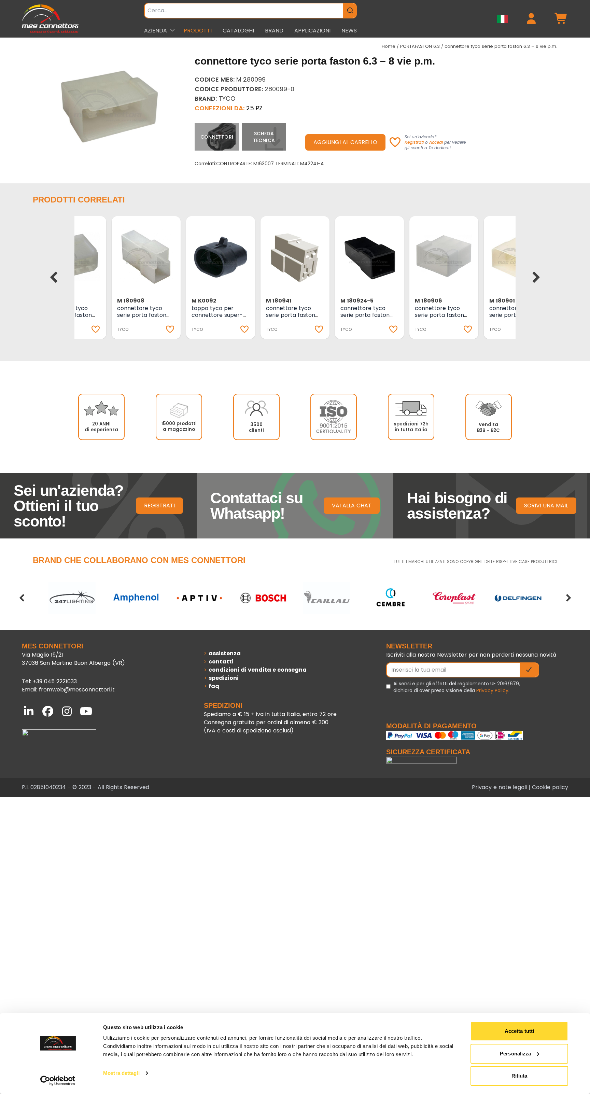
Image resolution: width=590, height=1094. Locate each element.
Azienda (155, 30)
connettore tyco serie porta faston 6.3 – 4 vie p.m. (513, 315)
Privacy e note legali (499, 787)
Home (388, 46)
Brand (274, 30)
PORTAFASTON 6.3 (420, 46)
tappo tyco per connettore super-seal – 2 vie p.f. (217, 315)
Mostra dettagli (121, 1073)
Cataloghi (238, 30)
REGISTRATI (159, 505)
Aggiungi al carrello (345, 142)
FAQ (214, 686)
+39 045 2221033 (55, 681)
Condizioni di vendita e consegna (258, 670)
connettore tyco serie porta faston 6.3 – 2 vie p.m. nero (367, 315)
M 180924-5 (357, 301)
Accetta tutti (519, 1031)
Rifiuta (519, 1076)
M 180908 (130, 301)
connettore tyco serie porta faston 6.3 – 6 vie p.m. (439, 315)
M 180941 (279, 301)
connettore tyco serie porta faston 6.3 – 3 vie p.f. (290, 315)
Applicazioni (312, 30)
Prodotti (198, 30)
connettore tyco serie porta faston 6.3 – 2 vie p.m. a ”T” (144, 315)
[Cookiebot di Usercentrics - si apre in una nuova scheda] (58, 1081)
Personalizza (515, 1053)
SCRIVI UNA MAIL (546, 505)
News (349, 30)
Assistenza (225, 653)
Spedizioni (224, 678)
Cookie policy (550, 787)
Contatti (221, 661)
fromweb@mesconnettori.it (77, 689)
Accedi (436, 142)
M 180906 (428, 301)
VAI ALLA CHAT (351, 505)
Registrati (414, 142)
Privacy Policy (492, 690)
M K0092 (204, 301)
